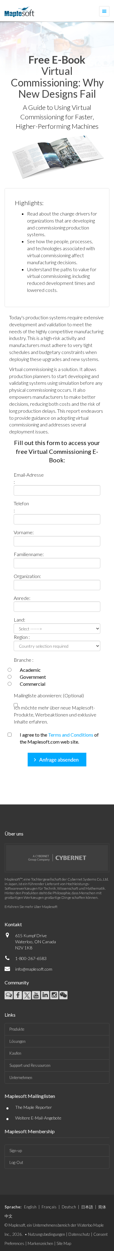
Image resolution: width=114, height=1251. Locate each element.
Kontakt (13, 924)
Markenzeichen (40, 1243)
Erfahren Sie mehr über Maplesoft (31, 906)
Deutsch (69, 1206)
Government (33, 677)
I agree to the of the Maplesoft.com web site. (59, 738)
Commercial (32, 684)
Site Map (64, 1243)
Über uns (14, 833)
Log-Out (16, 1162)
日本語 (87, 1206)
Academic (30, 670)
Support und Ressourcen (29, 1065)
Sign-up (15, 1150)
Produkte (16, 1029)
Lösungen (17, 1041)
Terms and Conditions (70, 735)
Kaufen (15, 1053)
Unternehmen (20, 1077)
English (30, 1206)
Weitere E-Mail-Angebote (38, 1117)
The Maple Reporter (33, 1107)
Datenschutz (79, 1234)
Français (49, 1206)
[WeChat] (63, 995)
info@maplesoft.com (33, 969)
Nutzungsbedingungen (46, 1234)
